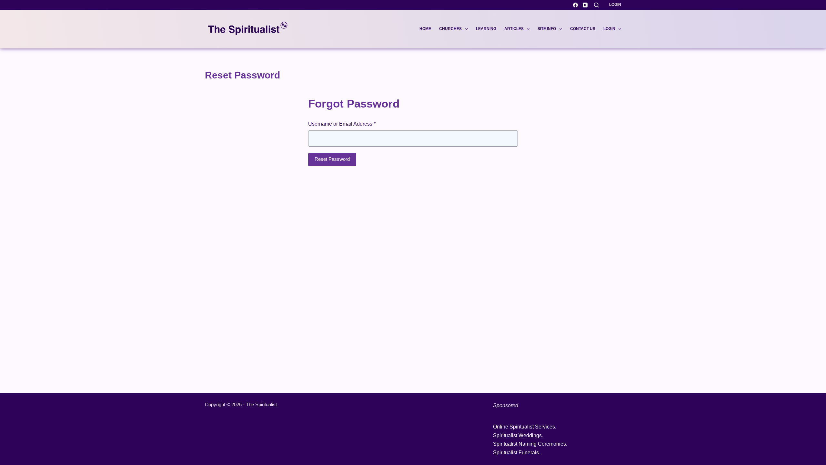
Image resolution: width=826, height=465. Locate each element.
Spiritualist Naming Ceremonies (529, 444)
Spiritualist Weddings (517, 435)
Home (425, 28)
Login (615, 4)
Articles (514, 28)
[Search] (596, 5)
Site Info (547, 28)
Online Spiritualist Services (524, 426)
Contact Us (582, 28)
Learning (486, 28)
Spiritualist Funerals (516, 452)
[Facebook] (575, 5)
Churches (450, 28)
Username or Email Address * (342, 124)
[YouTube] (585, 5)
